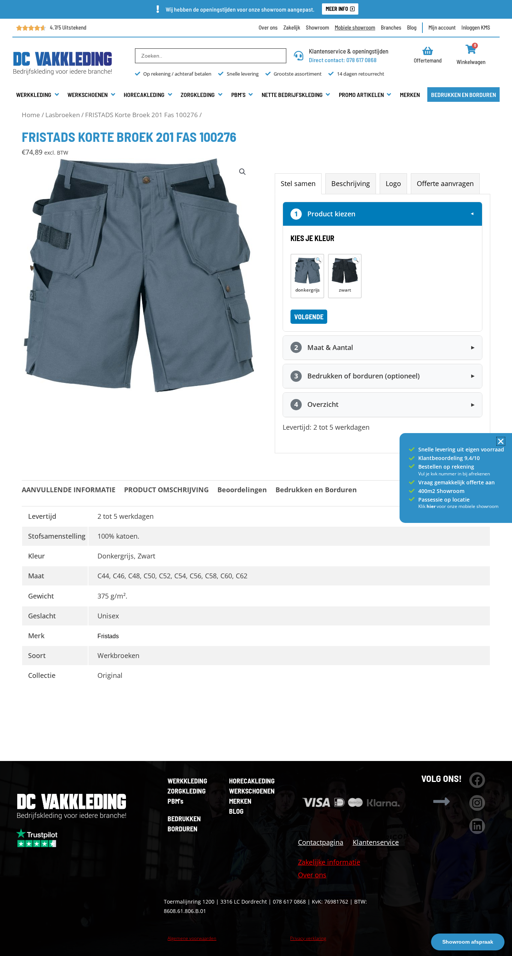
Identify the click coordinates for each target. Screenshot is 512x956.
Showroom (317, 27)
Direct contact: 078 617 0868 (343, 59)
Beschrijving (350, 183)
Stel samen (298, 183)
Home (31, 114)
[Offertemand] (428, 50)
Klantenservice (376, 842)
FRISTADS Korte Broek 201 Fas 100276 (141, 114)
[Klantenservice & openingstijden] (298, 55)
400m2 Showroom (441, 490)
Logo (393, 183)
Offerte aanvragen (445, 183)
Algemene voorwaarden (192, 938)
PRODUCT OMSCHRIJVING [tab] (166, 489)
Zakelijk (291, 27)
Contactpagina (320, 842)
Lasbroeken (62, 114)
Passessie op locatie (444, 499)
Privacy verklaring (308, 938)
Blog (411, 27)
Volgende (308, 317)
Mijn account (442, 27)
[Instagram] (477, 803)
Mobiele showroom (355, 27)
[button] (38, 94)
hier (432, 506)
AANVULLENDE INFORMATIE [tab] (68, 489)
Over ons (268, 27)
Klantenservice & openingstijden (348, 51)
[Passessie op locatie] (412, 499)
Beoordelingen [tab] (242, 489)
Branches (391, 27)
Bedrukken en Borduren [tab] (316, 489)
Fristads (108, 636)
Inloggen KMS (475, 27)
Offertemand (428, 60)
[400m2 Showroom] (412, 491)
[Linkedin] (477, 826)
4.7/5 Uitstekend (68, 27)
